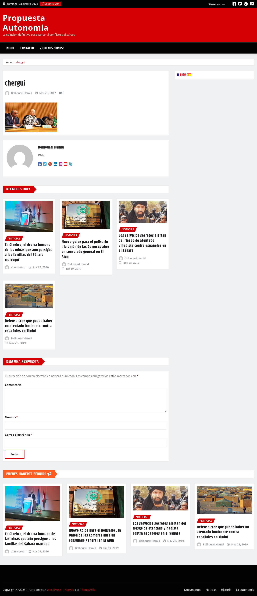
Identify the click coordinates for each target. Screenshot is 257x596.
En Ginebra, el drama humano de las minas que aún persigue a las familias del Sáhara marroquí (29, 252)
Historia (226, 590)
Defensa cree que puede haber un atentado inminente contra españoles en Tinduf (28, 326)
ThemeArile (87, 590)
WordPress (54, 590)
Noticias (211, 590)
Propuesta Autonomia (26, 22)
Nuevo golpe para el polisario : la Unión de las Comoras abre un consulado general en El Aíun (85, 249)
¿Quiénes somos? (52, 48)
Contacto (27, 48)
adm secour (18, 267)
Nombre (11, 417)
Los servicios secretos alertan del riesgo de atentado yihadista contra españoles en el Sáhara (142, 243)
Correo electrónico (18, 435)
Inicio (10, 48)
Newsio (69, 590)
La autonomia (245, 590)
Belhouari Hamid (21, 93)
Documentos (192, 590)
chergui (20, 62)
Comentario (13, 385)
